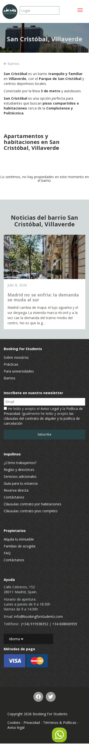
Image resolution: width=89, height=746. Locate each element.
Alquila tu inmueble (19, 539)
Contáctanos (14, 497)
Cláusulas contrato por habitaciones (32, 504)
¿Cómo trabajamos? (20, 462)
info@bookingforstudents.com (38, 616)
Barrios (13, 63)
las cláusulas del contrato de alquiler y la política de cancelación (42, 418)
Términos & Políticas (59, 722)
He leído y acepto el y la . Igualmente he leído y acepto (43, 416)
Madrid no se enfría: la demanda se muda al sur (43, 297)
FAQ (7, 553)
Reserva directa (16, 490)
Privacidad (31, 722)
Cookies (13, 722)
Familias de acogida (19, 546)
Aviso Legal (50, 408)
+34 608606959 (64, 624)
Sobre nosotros (16, 357)
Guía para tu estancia (21, 483)
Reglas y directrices (19, 469)
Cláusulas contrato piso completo (31, 511)
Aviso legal (15, 727)
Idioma (15, 639)
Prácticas (11, 364)
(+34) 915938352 (34, 624)
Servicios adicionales (20, 476)
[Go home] (10, 11)
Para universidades (19, 371)
